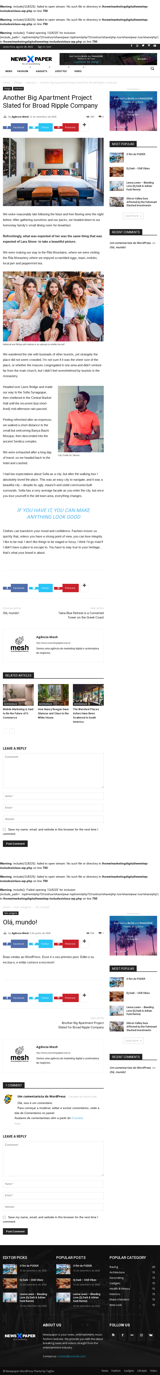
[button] (152, 71)
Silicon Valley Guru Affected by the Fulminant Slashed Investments (141, 202)
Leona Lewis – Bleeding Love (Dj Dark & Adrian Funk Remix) (140, 186)
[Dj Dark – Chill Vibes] (117, 172)
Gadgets (129, 1370)
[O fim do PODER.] (117, 158)
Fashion (116, 1370)
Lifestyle (142, 1370)
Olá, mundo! (11, 613)
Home (6, 82)
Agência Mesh (20, 116)
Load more (132, 216)
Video (153, 1370)
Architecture (10, 703)
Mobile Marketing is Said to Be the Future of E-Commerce (18, 713)
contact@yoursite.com (71, 1356)
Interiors (31, 82)
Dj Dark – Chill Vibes (138, 168)
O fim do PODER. (136, 154)
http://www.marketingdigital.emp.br (53, 643)
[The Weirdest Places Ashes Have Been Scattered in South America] (88, 695)
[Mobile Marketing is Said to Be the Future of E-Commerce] (18, 695)
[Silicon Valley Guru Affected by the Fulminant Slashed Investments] (117, 202)
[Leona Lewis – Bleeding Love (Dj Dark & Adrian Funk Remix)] (117, 186)
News (105, 1370)
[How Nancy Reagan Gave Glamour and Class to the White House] (53, 695)
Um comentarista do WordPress (130, 243)
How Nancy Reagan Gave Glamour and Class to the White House (53, 713)
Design (18, 82)
